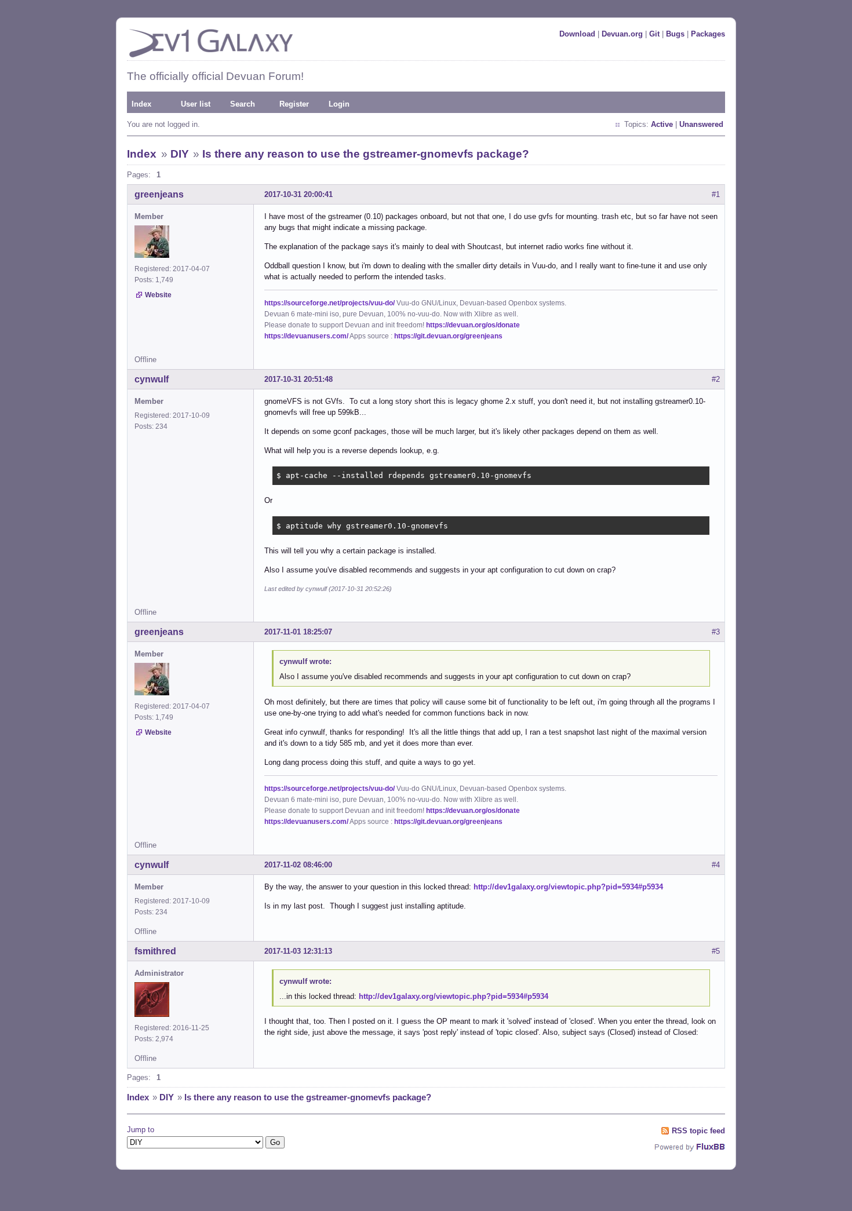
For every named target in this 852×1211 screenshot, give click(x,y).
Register (294, 104)
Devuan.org (622, 34)
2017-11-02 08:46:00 (298, 864)
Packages (708, 34)
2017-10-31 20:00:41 (298, 194)
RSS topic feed (698, 1130)
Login (339, 104)
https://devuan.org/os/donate (473, 325)
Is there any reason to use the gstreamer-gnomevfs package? (365, 154)
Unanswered (701, 124)
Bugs (675, 34)
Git (654, 34)
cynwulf (151, 379)
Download (577, 34)
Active (662, 124)
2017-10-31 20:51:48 (298, 379)
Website (158, 295)
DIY (179, 154)
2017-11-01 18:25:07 (298, 632)
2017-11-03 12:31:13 (298, 951)
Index (141, 104)
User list (195, 104)
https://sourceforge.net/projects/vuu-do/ (329, 303)
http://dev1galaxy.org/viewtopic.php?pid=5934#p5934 (568, 886)
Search (242, 104)
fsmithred (155, 951)
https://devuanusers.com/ (306, 336)
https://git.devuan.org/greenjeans (448, 336)
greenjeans (159, 194)
